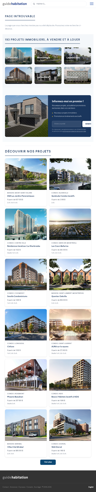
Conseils (29, 487)
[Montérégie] (48, 55)
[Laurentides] (77, 55)
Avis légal (37, 487)
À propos (21, 487)
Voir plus (48, 462)
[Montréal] (18, 55)
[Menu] (92, 4)
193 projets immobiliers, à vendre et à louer (42, 39)
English (91, 487)
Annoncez (13, 487)
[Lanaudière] (48, 75)
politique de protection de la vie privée (74, 131)
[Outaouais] (77, 75)
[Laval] (18, 75)
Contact (5, 487)
